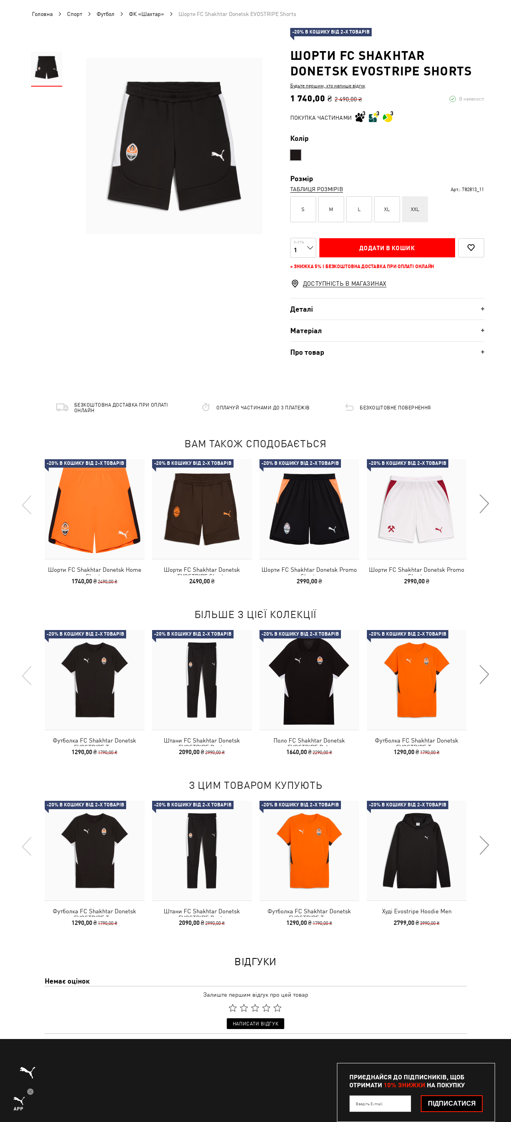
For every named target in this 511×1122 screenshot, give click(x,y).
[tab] (387, 309)
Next (484, 504)
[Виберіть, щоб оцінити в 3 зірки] (255, 1008)
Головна (42, 14)
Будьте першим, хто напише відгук (327, 86)
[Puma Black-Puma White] (295, 155)
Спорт (74, 14)
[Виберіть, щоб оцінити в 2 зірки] (244, 1008)
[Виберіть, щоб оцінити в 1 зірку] (233, 1008)
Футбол (106, 14)
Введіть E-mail (369, 1103)
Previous (27, 504)
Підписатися (452, 1103)
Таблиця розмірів (316, 189)
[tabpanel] (174, 146)
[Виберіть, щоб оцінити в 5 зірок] (277, 1008)
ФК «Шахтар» (146, 14)
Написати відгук (255, 1024)
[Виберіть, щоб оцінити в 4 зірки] (266, 1008)
